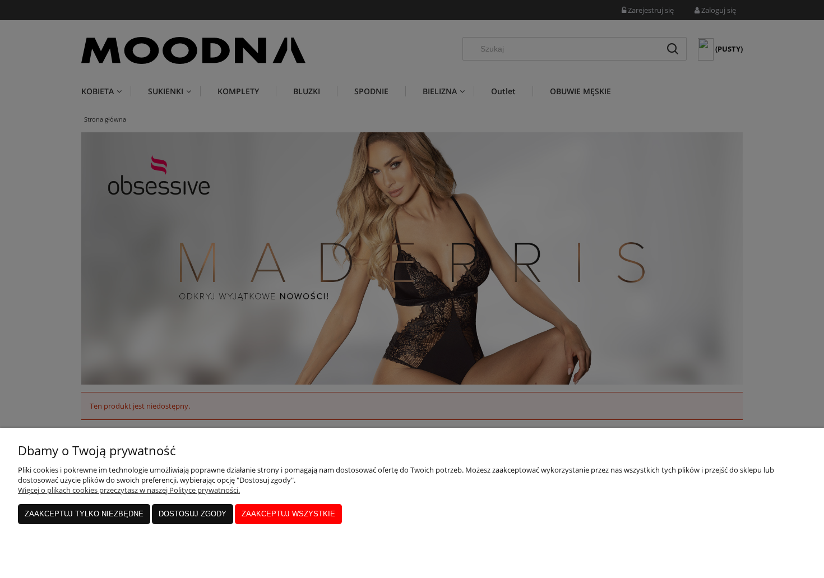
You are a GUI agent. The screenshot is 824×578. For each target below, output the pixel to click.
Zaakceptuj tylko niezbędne (84, 514)
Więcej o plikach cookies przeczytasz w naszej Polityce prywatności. (129, 490)
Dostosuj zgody (192, 514)
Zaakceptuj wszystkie (288, 514)
